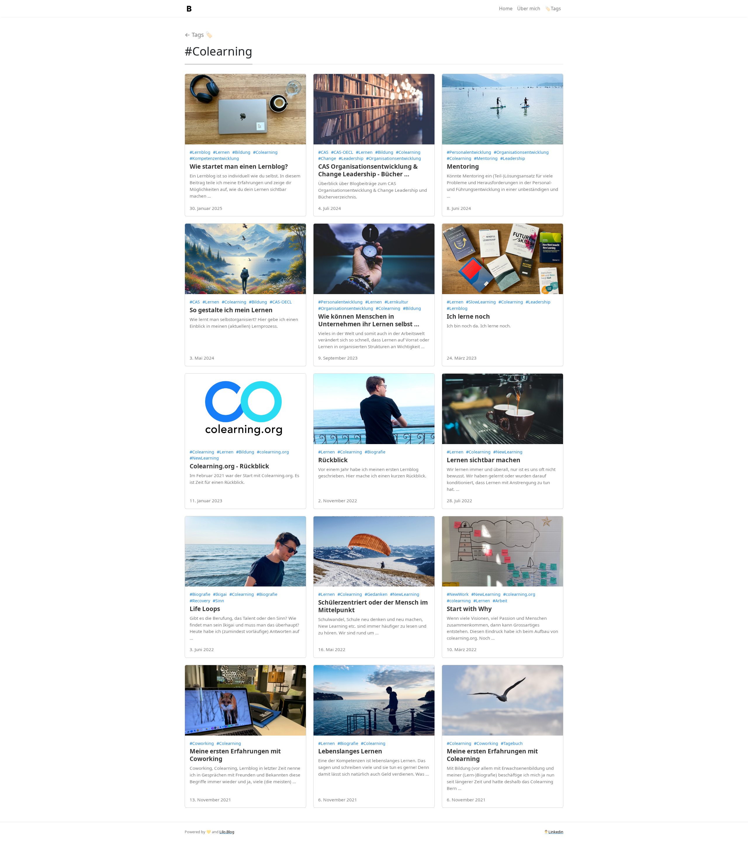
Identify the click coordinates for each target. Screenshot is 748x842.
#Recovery (200, 600)
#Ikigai (220, 594)
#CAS (323, 152)
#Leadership (351, 158)
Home (505, 8)
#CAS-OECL (342, 152)
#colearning (459, 600)
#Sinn (218, 600)
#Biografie (375, 452)
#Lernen (221, 152)
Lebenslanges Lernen (350, 751)
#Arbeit (500, 600)
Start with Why (469, 609)
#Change (327, 158)
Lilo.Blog (226, 831)
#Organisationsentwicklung (393, 158)
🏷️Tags (553, 8)
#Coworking (202, 743)
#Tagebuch (512, 743)
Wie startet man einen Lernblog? (239, 166)
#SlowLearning (481, 302)
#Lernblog (200, 152)
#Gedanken (376, 594)
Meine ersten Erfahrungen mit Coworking (235, 755)
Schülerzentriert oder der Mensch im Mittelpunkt (373, 606)
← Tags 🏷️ (199, 35)
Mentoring (463, 166)
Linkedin (555, 831)
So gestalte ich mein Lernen (231, 310)
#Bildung (241, 152)
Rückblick (333, 460)
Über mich (528, 8)
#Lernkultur (396, 302)
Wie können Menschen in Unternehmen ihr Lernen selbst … (368, 320)
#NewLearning (204, 458)
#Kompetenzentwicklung (214, 158)
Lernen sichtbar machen (483, 460)
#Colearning (265, 152)
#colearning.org (273, 452)
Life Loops (205, 609)
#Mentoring (486, 158)
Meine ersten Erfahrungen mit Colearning (492, 755)
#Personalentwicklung (469, 152)
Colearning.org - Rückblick (229, 466)
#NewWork (458, 594)
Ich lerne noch (468, 316)
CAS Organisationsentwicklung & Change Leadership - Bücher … (368, 170)
